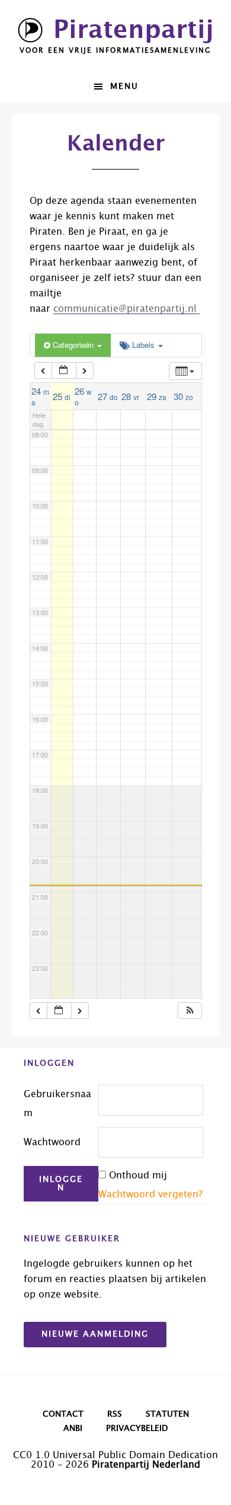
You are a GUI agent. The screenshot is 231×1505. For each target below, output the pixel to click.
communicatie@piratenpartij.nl (126, 309)
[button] (190, 1011)
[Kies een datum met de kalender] (64, 370)
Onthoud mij (138, 1175)
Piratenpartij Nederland (146, 1464)
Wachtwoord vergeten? (150, 1194)
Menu (124, 86)
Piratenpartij (133, 30)
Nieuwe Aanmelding (95, 1334)
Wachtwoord (52, 1142)
